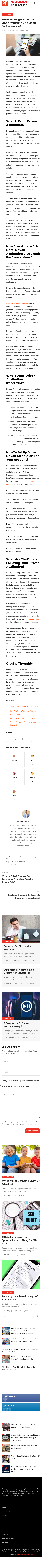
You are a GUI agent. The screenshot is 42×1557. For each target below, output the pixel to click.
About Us (5, 1507)
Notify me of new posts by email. (16, 1086)
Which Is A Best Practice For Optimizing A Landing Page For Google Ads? (18, 879)
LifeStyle (5, 1542)
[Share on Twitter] (15, 739)
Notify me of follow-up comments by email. (20, 1081)
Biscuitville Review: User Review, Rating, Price (24, 1446)
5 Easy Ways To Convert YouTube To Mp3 (17, 1025)
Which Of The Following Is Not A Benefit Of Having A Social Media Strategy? (23, 722)
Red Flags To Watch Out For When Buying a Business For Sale (20, 1350)
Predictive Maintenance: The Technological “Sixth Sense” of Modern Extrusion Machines (24, 1330)
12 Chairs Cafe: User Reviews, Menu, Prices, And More (23, 1425)
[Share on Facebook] (8, 739)
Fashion (5, 1535)
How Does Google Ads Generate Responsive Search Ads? (23, 896)
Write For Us (6, 1515)
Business (5, 1531)
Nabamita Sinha (12, 1037)
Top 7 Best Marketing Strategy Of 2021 (25, 706)
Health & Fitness (8, 1539)
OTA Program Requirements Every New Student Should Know (25, 1340)
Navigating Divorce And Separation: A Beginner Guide (23, 1357)
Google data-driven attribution (18, 303)
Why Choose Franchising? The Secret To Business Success (18, 1368)
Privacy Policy (7, 1519)
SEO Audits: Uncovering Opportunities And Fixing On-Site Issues (19, 1240)
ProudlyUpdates (23, 821)
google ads (34, 619)
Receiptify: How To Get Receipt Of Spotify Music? (20, 1298)
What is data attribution (13, 865)
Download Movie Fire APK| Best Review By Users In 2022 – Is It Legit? (24, 1469)
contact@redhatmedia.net (24, 1554)
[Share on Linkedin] (29, 739)
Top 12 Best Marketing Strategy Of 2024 (25, 1457)
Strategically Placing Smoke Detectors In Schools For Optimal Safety (19, 971)
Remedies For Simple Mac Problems (17, 948)
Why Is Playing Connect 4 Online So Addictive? (21, 1182)
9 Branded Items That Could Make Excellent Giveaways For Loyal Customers (25, 1437)
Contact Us (6, 1511)
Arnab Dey (8, 1255)
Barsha (7, 1195)
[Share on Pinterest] (22, 739)
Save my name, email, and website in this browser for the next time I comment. (22, 1123)
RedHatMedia (7, 1552)
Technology (7, 15)
